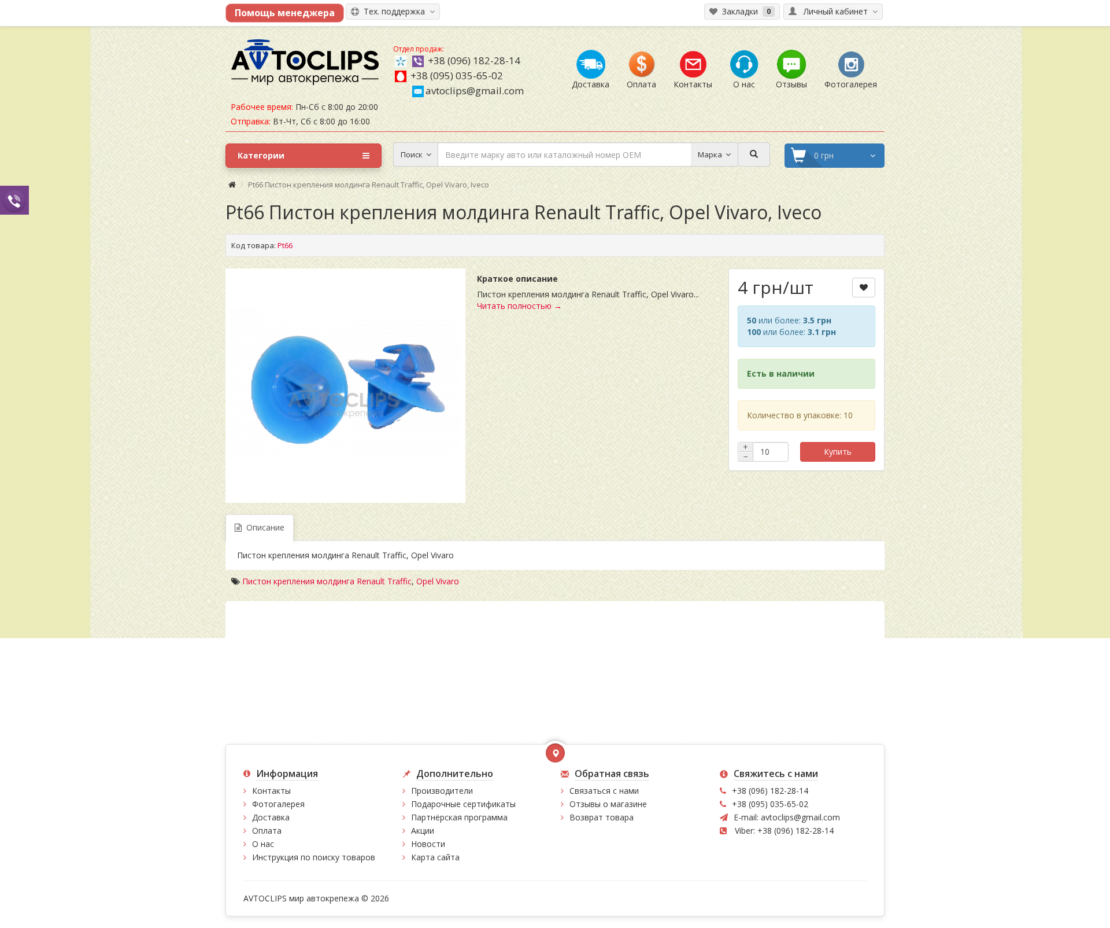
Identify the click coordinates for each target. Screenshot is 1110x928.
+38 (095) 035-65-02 (456, 75)
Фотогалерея (278, 803)
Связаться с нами (604, 790)
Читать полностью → (519, 305)
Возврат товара (601, 817)
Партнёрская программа (459, 817)
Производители (442, 790)
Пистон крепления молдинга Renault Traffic (327, 581)
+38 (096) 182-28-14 (474, 60)
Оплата (267, 830)
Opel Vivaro (437, 581)
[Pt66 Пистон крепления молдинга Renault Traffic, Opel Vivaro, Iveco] (345, 384)
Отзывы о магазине (608, 803)
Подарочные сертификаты (463, 803)
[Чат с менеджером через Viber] (14, 199)
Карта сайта (435, 857)
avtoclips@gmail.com (475, 90)
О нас (263, 843)
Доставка (271, 817)
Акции (422, 830)
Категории (261, 155)
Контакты (271, 790)
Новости (428, 843)
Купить (838, 451)
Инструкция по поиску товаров (313, 857)
